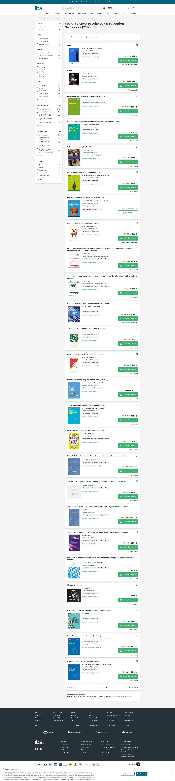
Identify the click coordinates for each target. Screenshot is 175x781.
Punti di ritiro (71, 1)
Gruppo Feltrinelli (125, 745)
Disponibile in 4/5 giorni (46, 53)
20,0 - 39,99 (42, 74)
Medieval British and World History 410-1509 (83, 172)
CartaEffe (63, 1)
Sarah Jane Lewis (89, 383)
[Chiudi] (172, 773)
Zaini (126, 723)
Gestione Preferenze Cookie (88, 755)
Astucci (127, 725)
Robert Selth (98, 175)
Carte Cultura (87, 1)
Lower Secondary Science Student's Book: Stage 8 (86, 96)
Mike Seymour (88, 150)
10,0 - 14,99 (42, 69)
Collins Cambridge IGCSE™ (44, 138)
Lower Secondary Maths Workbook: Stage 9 (83, 661)
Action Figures (111, 725)
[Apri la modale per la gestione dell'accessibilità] (138, 764)
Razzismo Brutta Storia (127, 756)
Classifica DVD (93, 718)
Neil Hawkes (87, 510)
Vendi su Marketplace (107, 750)
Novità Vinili (74, 723)
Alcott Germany (43, 93)
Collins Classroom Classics (44, 142)
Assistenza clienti (111, 1)
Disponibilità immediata (46, 55)
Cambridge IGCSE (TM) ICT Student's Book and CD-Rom (88, 304)
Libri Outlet (38, 720)
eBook (36, 725)
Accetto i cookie (141, 774)
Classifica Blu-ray (94, 720)
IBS (40, 164)
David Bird (87, 408)
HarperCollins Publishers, (89, 51)
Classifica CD (75, 718)
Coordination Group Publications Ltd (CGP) (45, 115)
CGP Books (42, 85)
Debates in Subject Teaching (44, 146)
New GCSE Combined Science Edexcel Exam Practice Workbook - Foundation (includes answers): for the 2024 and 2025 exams (99, 250)
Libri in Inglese (39, 723)
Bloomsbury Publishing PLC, (89, 436)
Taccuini (127, 715)
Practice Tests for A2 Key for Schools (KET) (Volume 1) (87, 380)
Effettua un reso (85, 750)
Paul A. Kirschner (89, 563)
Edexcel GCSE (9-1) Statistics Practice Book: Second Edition (89, 610)
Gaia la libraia (65, 752)
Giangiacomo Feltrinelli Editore (129, 747)
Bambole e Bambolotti (113, 723)
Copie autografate (58, 720)
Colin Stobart (96, 306)
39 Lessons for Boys (74, 585)
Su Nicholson (101, 408)
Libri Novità (38, 715)
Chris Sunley (87, 124)
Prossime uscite (43, 58)
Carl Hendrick (98, 563)
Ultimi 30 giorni (43, 41)
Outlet (41, 30)
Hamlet (70, 45)
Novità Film (92, 715)
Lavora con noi (105, 752)
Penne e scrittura (129, 720)
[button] (104, 8)
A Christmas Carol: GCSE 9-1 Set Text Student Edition (87, 329)
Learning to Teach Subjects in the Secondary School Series (46, 150)
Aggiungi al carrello (129, 60)
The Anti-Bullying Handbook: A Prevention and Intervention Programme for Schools (98, 456)
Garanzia (83, 752)
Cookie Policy (90, 779)
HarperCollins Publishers (46, 112)
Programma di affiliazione (108, 747)
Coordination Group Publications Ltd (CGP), (94, 256)
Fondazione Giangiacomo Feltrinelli (128, 750)
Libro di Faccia (43, 173)
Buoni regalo (79, 1)
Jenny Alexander (89, 433)
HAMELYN (41, 167)
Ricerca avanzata (110, 8)
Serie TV (91, 723)
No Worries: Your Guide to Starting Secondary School (87, 431)
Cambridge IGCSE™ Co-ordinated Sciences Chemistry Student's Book (93, 122)
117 (107, 687)
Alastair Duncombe (100, 639)
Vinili (72, 720)
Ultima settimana (44, 44)
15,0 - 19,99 (42, 72)
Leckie (41, 88)
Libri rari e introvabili (58, 718)
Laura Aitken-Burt (89, 175)
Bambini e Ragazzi (94, 725)
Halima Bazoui (43, 96)
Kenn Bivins (87, 588)
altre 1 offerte (134, 242)
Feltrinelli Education (126, 754)
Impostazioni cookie (128, 774)
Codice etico (104, 755)
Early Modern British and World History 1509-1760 (85, 198)
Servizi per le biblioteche (107, 745)
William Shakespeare (90, 48)
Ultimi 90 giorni (43, 38)
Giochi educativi (111, 718)
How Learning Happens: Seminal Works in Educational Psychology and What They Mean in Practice (100, 559)
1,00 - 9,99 (42, 67)
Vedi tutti (39, 100)
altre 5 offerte (133, 90)
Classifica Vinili (75, 725)
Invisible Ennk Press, (87, 590)
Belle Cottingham (89, 639)
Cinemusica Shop (44, 175)
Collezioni (55, 723)
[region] (87, 773)
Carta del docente (98, 1)
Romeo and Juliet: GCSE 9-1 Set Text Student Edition (86, 354)
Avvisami (129, 213)
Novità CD (73, 715)
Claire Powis (93, 408)
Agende (127, 718)
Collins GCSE (42, 91)
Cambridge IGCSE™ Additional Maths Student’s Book (86, 405)
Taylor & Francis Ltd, (87, 460)
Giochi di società (111, 720)
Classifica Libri (39, 718)
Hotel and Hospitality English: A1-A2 (80, 147)
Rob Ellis (86, 613)
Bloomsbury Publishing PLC (45, 119)
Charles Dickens (88, 332)
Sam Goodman (95, 124)
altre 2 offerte (133, 64)
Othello (70, 71)
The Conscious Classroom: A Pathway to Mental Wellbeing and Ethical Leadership (97, 507)
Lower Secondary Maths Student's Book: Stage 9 (85, 636)
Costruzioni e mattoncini (113, 715)
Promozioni (42, 27)
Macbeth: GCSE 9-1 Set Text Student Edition (83, 223)
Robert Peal (106, 175)
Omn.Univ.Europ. (44, 135)
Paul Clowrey (87, 306)
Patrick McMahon (99, 383)
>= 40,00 (41, 76)
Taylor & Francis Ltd (44, 109)
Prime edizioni (57, 715)
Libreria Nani (42, 170)
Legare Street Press (45, 122)
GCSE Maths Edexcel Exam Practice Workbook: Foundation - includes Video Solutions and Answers (100, 277)
